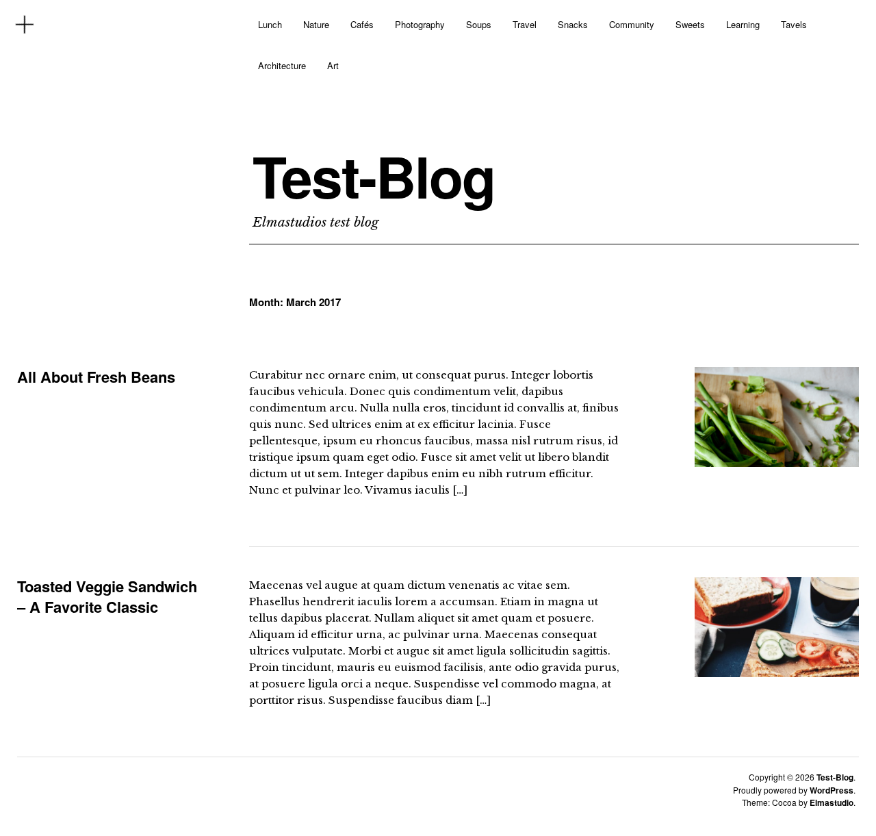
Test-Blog (374, 176)
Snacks (573, 24)
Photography (420, 24)
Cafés (362, 24)
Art (333, 65)
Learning (743, 24)
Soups (478, 24)
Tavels (794, 24)
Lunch (270, 24)
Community (631, 24)
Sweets (690, 24)
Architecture (282, 65)
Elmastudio (831, 802)
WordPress (831, 790)
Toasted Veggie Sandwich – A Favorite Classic (107, 596)
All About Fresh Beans (96, 377)
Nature (316, 24)
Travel (525, 24)
